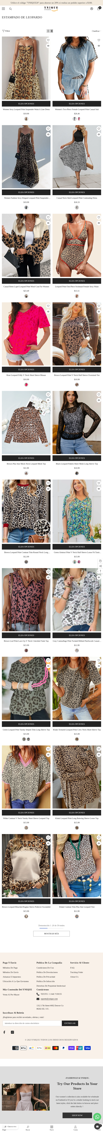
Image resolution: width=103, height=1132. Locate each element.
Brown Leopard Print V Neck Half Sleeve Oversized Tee (77, 375)
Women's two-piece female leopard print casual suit (77, 109)
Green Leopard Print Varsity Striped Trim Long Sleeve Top (26, 730)
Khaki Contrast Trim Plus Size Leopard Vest (76, 907)
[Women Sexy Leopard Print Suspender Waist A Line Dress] (26, 68)
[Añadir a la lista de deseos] (48, 40)
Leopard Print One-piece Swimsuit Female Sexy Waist (76, 287)
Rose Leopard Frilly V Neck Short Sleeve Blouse (26, 375)
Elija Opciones (26, 104)
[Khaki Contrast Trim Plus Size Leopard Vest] (77, 865)
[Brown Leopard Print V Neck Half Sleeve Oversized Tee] (77, 333)
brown (77, 385)
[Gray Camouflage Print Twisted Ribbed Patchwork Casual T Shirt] (77, 599)
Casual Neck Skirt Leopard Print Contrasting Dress (77, 198)
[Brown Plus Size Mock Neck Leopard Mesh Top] (26, 422)
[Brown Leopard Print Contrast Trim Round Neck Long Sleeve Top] (26, 511)
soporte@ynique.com (49, 999)
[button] (48, 31)
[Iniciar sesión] (91, 8)
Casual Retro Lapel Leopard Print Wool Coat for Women (26, 287)
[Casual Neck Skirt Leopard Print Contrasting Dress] (77, 156)
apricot (26, 296)
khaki (77, 739)
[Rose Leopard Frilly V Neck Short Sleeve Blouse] (26, 333)
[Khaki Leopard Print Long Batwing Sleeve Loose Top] (77, 777)
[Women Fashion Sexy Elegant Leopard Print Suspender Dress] (26, 156)
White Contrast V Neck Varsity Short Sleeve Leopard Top (26, 818)
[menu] (3, 8)
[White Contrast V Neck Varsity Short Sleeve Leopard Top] (26, 777)
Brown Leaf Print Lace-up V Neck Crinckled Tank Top (26, 641)
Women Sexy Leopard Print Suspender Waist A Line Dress (26, 109)
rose (26, 385)
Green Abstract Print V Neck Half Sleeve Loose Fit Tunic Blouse (77, 552)
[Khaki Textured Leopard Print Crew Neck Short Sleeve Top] (77, 688)
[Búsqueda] (10, 8)
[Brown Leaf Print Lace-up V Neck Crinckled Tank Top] (26, 599)
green (74, 562)
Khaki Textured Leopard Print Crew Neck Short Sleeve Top (77, 730)
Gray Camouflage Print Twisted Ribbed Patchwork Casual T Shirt (77, 641)
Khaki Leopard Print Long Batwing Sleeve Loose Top (76, 818)
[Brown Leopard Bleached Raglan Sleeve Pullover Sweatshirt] (26, 865)
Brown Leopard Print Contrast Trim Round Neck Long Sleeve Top (26, 552)
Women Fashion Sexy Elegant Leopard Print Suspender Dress (26, 198)
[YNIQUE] (26, 1097)
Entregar (69, 1023)
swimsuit (77, 296)
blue (74, 119)
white (26, 828)
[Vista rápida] (48, 46)
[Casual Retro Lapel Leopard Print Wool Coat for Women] (26, 245)
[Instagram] (12, 1032)
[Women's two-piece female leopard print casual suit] (77, 68)
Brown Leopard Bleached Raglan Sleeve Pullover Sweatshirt (26, 907)
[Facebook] (4, 1032)
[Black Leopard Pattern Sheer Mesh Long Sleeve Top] (77, 422)
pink (79, 119)
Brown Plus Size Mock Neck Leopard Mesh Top (26, 464)
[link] (27, 1127)
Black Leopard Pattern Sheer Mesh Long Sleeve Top (77, 464)
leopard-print (26, 119)
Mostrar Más (51, 934)
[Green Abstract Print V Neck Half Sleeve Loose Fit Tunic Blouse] (77, 511)
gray (77, 650)
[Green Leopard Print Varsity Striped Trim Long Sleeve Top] (26, 688)
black (77, 207)
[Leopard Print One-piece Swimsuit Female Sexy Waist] (77, 245)
